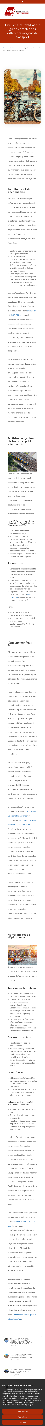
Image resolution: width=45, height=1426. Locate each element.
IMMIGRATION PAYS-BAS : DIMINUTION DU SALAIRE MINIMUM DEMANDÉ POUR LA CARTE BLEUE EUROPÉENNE (21, 1341)
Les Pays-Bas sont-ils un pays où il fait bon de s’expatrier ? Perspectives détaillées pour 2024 (21, 1355)
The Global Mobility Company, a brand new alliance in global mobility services (21, 1371)
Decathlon (31, 311)
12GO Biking (15, 315)
